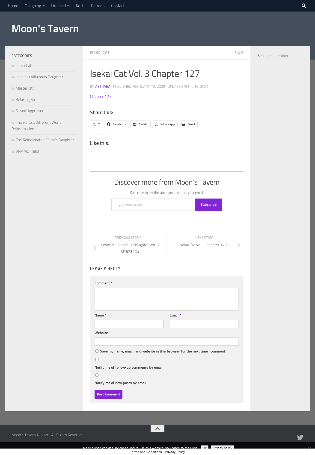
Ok (205, 448)
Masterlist (24, 88)
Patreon (98, 5)
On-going (33, 5)
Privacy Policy (175, 452)
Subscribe (209, 204)
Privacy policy (222, 448)
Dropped (58, 5)
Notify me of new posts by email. (121, 383)
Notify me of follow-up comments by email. (129, 367)
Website (101, 333)
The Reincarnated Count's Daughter (45, 140)
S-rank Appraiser (30, 110)
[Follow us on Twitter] (300, 437)
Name (100, 315)
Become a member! (273, 55)
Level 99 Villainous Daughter (39, 77)
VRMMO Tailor (27, 151)
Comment (103, 283)
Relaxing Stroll (27, 99)
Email (175, 315)
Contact (118, 5)
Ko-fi (80, 5)
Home (13, 5)
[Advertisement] (280, 174)
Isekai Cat (100, 52)
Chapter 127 (100, 96)
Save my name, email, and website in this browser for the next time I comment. (163, 351)
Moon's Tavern (45, 28)
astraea (102, 86)
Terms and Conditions (146, 452)
